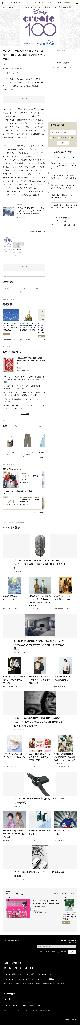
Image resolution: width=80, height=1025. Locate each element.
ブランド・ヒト (39, 2)
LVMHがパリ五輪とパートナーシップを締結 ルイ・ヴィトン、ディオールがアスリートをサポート (31, 211)
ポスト (18, 979)
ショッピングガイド (9, 1010)
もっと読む (25, 414)
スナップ (51, 974)
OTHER (73, 138)
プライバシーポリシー (48, 983)
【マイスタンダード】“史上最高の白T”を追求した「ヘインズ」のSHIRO (63, 177)
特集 (15, 2)
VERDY (6, 89)
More (66, 3)
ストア (30, 2)
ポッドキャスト (41, 979)
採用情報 (16, 983)
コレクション (8, 979)
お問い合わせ (60, 983)
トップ (3, 7)
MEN (54, 138)
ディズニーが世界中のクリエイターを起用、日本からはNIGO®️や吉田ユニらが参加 (48, 7)
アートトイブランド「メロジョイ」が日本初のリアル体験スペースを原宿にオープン (46, 903)
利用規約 (38, 983)
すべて (52, 67)
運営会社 (30, 983)
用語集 (51, 979)
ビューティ (22, 2)
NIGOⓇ (27, 86)
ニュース (9, 2)
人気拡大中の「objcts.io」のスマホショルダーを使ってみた (64, 196)
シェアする (17, 73)
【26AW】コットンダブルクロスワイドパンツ (27, 453)
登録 (62, 143)
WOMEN (63, 138)
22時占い (49, 2)
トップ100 (58, 2)
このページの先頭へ (13, 940)
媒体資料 (23, 983)
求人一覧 (18, 469)
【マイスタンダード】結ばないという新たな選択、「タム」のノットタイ (64, 206)
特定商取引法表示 (45, 1010)
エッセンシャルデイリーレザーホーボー (9, 453)
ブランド (7, 1005)
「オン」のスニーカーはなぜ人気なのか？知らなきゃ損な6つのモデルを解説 (64, 165)
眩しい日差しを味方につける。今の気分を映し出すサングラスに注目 (64, 186)
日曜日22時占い (30, 974)
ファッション (61, 157)
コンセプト (39, 1005)
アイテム (15, 1005)
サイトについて (8, 983)
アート (18, 7)
